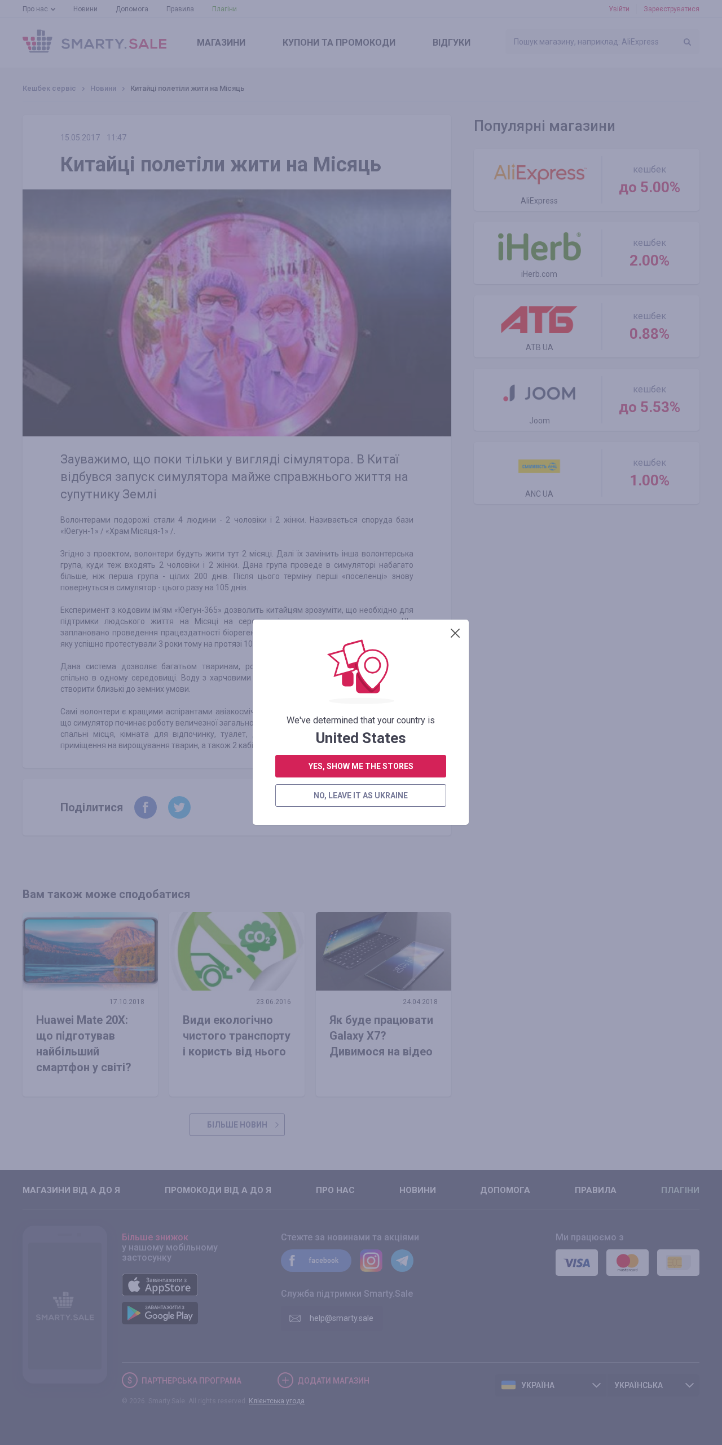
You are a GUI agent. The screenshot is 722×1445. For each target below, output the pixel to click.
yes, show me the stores (361, 766)
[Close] (455, 633)
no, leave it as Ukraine (361, 795)
